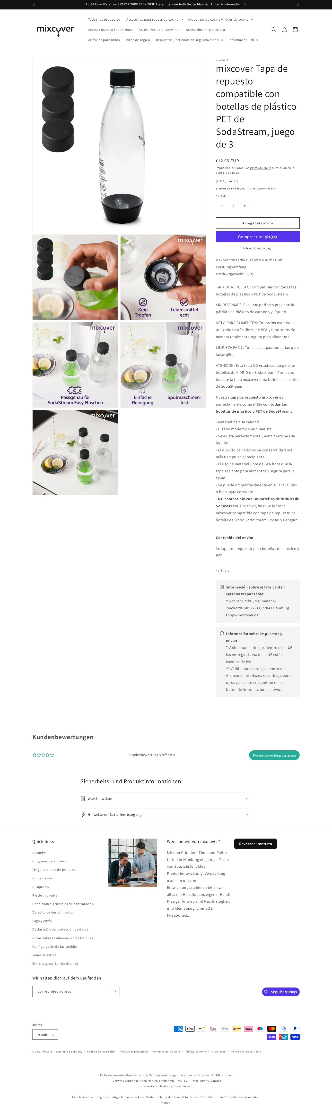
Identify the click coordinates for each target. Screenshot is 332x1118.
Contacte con (42, 878)
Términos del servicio (166, 1051)
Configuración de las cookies (55, 946)
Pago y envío (42, 921)
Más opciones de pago (257, 248)
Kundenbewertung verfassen (274, 755)
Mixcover (48, 1051)
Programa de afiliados (49, 861)
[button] (154, 19)
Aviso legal (218, 1051)
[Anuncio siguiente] (298, 4)
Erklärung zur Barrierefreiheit (55, 963)
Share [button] (225, 570)
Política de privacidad (134, 1051)
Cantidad (222, 196)
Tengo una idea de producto (54, 869)
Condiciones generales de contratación (63, 903)
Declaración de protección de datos (60, 929)
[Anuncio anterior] (34, 4)
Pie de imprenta (44, 895)
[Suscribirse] (114, 991)
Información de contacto (245, 1051)
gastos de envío (260, 168)
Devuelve (39, 852)
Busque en (40, 886)
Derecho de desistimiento (52, 912)
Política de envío (195, 1051)
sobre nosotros (44, 955)
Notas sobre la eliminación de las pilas (62, 938)
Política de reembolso (101, 1051)
